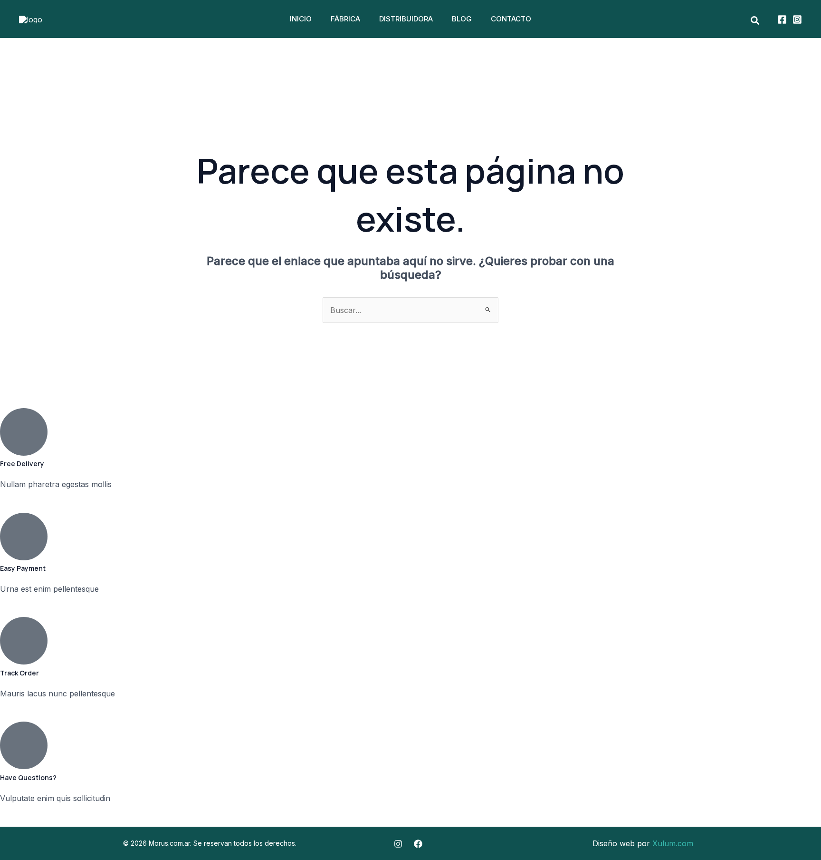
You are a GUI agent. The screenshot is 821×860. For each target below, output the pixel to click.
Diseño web (613, 843)
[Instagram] (797, 19)
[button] (755, 21)
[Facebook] (782, 19)
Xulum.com (672, 843)
